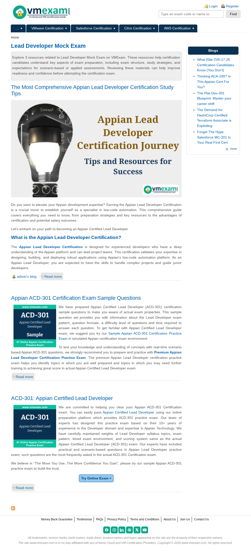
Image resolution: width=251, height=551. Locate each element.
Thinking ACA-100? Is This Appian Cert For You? (214, 81)
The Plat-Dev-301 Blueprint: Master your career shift (214, 98)
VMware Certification (47, 28)
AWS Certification (177, 28)
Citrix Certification (137, 28)
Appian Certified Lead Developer (128, 412)
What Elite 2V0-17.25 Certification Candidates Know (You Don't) (215, 65)
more (233, 148)
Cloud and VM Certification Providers (131, 543)
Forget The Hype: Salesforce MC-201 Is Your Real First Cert (214, 137)
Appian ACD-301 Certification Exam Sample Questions (76, 298)
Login (213, 6)
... (17, 28)
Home (15, 37)
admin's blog (27, 276)
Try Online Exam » (96, 478)
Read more (53, 276)
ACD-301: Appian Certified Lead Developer (62, 398)
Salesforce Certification (94, 28)
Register (232, 6)
